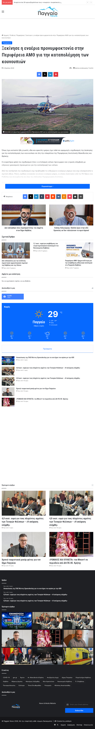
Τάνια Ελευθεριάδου (34, 685)
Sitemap (79, 725)
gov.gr (15, 677)
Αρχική (6, 35)
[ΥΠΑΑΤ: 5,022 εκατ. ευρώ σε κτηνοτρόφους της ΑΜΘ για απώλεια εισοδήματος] (17, 656)
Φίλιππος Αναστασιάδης (62, 685)
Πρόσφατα (47, 349)
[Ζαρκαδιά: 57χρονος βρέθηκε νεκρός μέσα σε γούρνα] (78, 656)
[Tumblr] (42, 196)
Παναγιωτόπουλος (9, 685)
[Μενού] (3, 12)
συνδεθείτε (26, 281)
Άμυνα (22, 677)
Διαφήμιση (71, 725)
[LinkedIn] (50, 74)
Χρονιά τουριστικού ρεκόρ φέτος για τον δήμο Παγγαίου (36, 388)
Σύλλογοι (22, 685)
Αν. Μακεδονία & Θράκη (36, 677)
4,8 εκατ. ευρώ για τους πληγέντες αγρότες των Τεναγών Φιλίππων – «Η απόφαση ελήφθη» (48, 368)
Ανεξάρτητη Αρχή (53, 677)
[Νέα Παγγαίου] (47, 11)
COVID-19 (6, 677)
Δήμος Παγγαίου (67, 677)
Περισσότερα (47, 186)
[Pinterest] (56, 74)
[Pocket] (69, 196)
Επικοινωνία (88, 725)
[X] (44, 74)
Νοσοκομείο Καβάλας (64, 681)
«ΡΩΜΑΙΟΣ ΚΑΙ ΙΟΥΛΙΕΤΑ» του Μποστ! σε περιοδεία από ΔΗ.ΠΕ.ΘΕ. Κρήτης (42, 399)
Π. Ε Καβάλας (79, 681)
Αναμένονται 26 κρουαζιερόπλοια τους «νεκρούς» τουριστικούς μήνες (39, 2)
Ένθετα (12, 35)
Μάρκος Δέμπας (17, 681)
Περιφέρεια (20, 35)
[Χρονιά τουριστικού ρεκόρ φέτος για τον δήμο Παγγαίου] (8, 391)
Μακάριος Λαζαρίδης (33, 681)
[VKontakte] (58, 196)
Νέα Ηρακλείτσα (48, 681)
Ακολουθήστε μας (8, 692)
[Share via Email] (75, 196)
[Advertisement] (47, 26)
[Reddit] (53, 196)
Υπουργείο (47, 685)
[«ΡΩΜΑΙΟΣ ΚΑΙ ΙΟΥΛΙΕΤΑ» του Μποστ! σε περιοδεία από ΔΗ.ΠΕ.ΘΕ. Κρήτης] (8, 402)
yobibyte (68, 721)
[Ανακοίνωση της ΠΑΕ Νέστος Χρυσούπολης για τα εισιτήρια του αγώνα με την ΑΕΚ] (8, 360)
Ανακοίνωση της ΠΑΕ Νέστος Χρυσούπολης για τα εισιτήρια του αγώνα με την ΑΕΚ (45, 357)
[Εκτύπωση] (80, 196)
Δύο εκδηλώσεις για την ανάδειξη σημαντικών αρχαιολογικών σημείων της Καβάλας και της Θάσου (15, 263)
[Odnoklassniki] (64, 196)
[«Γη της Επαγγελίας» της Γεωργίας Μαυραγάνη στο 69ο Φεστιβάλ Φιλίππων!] (47, 656)
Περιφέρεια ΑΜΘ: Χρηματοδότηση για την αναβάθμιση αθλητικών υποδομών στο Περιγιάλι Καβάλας (78, 263)
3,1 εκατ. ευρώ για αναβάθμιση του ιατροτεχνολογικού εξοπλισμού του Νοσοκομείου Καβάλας (46, 246)
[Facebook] (39, 74)
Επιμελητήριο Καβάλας (83, 677)
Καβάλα (5, 681)
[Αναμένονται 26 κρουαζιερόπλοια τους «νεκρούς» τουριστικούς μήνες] (78, 638)
